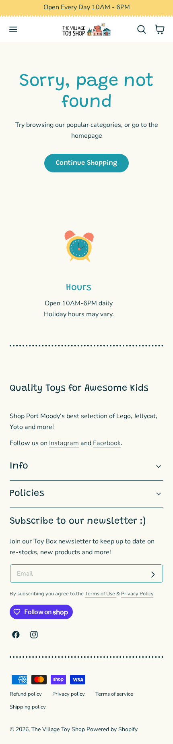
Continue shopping (86, 163)
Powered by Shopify (112, 729)
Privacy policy (68, 694)
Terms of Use (100, 593)
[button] (13, 29)
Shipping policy (28, 707)
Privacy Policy (137, 593)
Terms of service (114, 694)
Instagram (64, 443)
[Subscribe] (152, 574)
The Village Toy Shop (58, 729)
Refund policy (26, 694)
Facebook (107, 443)
